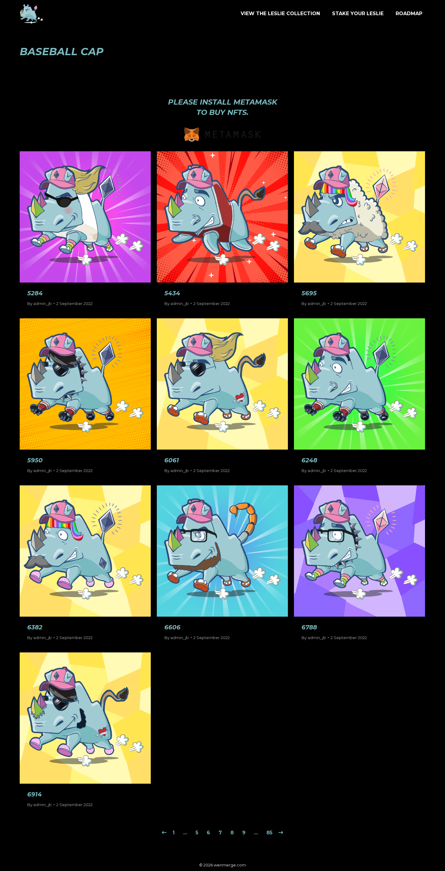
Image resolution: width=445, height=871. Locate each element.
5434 (172, 293)
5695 (309, 293)
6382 (34, 627)
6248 (309, 460)
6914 (34, 794)
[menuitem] (280, 13)
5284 (35, 293)
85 (269, 833)
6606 (172, 627)
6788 (309, 627)
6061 (171, 460)
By (39, 303)
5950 (35, 460)
